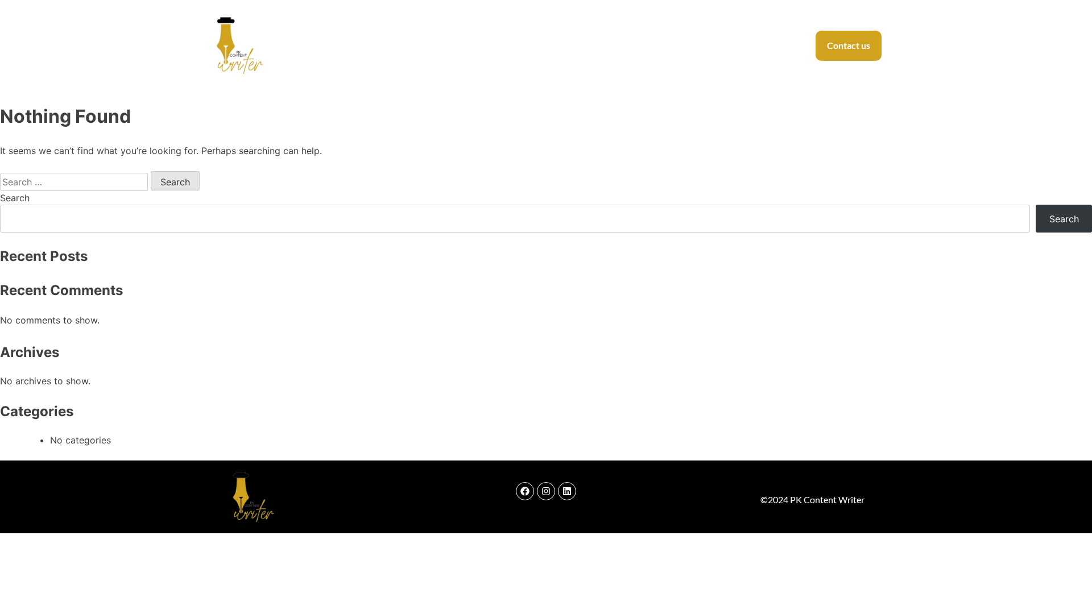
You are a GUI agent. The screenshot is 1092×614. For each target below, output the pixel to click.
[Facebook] (525, 491)
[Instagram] (546, 491)
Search (15, 198)
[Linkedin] (567, 491)
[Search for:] (75, 182)
